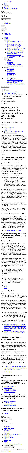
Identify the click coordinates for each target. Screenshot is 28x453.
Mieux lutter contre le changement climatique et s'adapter (15, 53)
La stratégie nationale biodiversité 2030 (16, 84)
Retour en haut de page (6, 371)
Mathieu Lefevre (10, 75)
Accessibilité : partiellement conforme (12, 434)
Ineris (5, 285)
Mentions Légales (8, 436)
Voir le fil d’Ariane (5, 86)
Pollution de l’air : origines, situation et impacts (15, 366)
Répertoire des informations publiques (12, 444)
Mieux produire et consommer (14, 45)
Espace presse (7, 22)
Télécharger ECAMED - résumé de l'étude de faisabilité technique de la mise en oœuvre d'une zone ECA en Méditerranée (15, 326)
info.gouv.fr (6, 426)
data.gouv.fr (6, 430)
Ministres (6, 67)
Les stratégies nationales (9, 78)
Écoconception (7, 440)
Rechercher (6, 7)
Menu (5, 3)
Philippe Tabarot (10, 71)
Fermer (2, 25)
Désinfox (6, 38)
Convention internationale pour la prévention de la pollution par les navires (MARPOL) (15, 368)
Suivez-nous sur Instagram (10, 389)
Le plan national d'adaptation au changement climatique (14, 82)
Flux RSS (6, 442)
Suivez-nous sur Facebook (10, 386)
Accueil (5, 89)
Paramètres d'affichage (9, 447)
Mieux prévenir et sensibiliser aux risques (16, 48)
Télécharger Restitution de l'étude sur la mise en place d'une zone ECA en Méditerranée (15, 333)
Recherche (6, 6)
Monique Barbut (10, 69)
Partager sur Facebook (9, 127)
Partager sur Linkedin (9, 128)
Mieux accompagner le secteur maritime (16, 56)
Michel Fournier (10, 77)
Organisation (10, 62)
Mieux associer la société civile (14, 55)
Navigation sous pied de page (10, 8)
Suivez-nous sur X (8, 388)
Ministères (6, 59)
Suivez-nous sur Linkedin (10, 390)
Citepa (5, 286)
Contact (5, 441)
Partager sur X (7, 130)
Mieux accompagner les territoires (14, 41)
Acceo (5, 438)
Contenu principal (8, 1)
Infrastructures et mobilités (10, 93)
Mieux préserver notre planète (14, 47)
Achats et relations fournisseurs (14, 64)
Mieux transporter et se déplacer (14, 44)
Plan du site (6, 433)
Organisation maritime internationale (12, 230)
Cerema (5, 288)
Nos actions (6, 40)
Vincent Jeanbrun (11, 73)
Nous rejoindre (7, 23)
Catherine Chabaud (11, 74)
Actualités (6, 37)
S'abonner (6, 413)
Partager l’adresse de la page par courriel (13, 131)
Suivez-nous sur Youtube (9, 392)
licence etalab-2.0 (7, 451)
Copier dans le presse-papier (10, 132)
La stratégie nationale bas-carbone (15, 80)
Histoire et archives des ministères (14, 66)
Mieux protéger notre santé (13, 49)
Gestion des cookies (8, 445)
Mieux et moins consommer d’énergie (15, 51)
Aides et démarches (8, 57)
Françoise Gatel (10, 70)
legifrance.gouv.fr (8, 429)
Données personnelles (9, 437)
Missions (9, 60)
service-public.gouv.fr (9, 428)
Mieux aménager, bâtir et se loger (14, 42)
